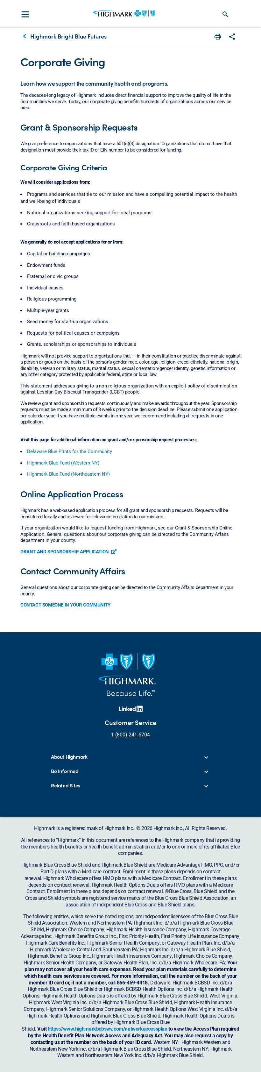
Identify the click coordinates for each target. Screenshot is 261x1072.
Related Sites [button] (65, 785)
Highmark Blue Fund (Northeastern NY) (68, 474)
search (225, 14)
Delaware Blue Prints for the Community (69, 451)
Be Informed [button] (65, 771)
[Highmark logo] (124, 13)
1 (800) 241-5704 (130, 734)
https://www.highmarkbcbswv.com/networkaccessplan (107, 1028)
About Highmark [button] (69, 757)
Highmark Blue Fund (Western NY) (63, 462)
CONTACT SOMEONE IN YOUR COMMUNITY (65, 604)
